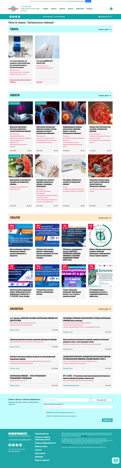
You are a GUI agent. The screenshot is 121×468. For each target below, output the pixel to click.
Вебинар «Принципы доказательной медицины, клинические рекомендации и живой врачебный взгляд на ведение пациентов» (100, 252)
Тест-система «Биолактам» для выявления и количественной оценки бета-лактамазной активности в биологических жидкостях (20, 64)
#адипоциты (97, 140)
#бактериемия (20, 325)
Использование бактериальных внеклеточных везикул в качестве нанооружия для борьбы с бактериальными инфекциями (46, 130)
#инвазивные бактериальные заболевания (43, 193)
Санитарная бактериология (71, 385)
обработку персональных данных (65, 416)
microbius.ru (84, 436)
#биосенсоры (20, 342)
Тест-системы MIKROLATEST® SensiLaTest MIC (44, 62)
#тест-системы (22, 74)
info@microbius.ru (14, 451)
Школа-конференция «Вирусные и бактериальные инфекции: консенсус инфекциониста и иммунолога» (20, 252)
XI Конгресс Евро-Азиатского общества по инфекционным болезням (44, 292)
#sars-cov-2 (66, 361)
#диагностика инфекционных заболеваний (16, 142)
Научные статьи (14, 330)
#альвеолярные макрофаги (97, 189)
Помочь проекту (40, 453)
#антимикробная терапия (93, 327)
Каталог (70, 8)
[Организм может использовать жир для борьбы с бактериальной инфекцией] (100, 112)
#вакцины (13, 361)
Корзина (89, 8)
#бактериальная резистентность (72, 344)
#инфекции (13, 380)
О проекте (38, 450)
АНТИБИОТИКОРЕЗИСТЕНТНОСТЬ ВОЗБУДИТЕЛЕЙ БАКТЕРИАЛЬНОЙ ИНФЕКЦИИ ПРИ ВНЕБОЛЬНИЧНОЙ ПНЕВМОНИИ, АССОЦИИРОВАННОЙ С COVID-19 (87, 357)
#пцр (42, 342)
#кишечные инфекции (87, 380)
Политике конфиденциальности (77, 1)
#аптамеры (13, 342)
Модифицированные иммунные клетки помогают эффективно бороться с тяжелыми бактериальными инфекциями (72, 130)
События (62, 8)
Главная (45, 8)
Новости (54, 8)
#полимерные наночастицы (71, 323)
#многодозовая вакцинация (25, 363)
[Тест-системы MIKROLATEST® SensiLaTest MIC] (47, 46)
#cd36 (103, 140)
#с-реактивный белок (47, 201)
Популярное (48, 16)
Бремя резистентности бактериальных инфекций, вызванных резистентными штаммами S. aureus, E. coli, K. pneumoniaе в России (86, 340)
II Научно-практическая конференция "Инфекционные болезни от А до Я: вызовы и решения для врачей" (72, 293)
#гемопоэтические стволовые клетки (100, 138)
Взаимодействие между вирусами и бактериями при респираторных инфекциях (20, 182)
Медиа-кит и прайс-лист (42, 460)
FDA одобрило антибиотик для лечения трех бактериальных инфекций (72, 182)
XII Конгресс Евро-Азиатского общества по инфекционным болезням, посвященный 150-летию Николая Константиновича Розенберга (47, 253)
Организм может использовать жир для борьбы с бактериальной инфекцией (100, 129)
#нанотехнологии (47, 140)
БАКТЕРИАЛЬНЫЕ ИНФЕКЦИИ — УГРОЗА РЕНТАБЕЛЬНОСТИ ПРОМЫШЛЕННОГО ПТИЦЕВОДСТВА (28, 377)
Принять (88, 1)
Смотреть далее (104, 29)
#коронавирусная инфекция (78, 363)
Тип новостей (101, 400)
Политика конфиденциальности (45, 443)
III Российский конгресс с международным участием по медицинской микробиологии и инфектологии (99, 293)
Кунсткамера (59, 16)
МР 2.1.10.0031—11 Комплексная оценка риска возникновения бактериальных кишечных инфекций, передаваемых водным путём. (86, 377)
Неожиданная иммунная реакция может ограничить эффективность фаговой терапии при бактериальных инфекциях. (99, 183)
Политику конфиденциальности (64, 412)
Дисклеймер (39, 456)
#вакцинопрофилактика (23, 361)
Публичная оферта (41, 446)
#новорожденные (46, 199)
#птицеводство (21, 380)
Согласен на (61, 416)
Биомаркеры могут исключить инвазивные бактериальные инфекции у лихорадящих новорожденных (45, 183)
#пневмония (28, 325)
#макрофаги (73, 138)
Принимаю (60, 412)
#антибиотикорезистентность (76, 327)
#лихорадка (47, 195)
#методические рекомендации (72, 380)
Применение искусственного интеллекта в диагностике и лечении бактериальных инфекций (20, 129)
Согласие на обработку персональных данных (42, 438)
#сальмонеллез (100, 136)
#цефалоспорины (76, 189)
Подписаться (106, 16)
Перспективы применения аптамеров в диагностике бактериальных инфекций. (33, 339)
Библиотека (80, 8)
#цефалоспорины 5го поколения (74, 191)
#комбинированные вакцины (38, 361)
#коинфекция (14, 187)
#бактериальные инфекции (18, 323)
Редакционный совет (42, 433)
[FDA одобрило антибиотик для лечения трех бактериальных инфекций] (74, 165)
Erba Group (39, 82)
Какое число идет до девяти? (53, 404)
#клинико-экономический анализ (91, 344)
